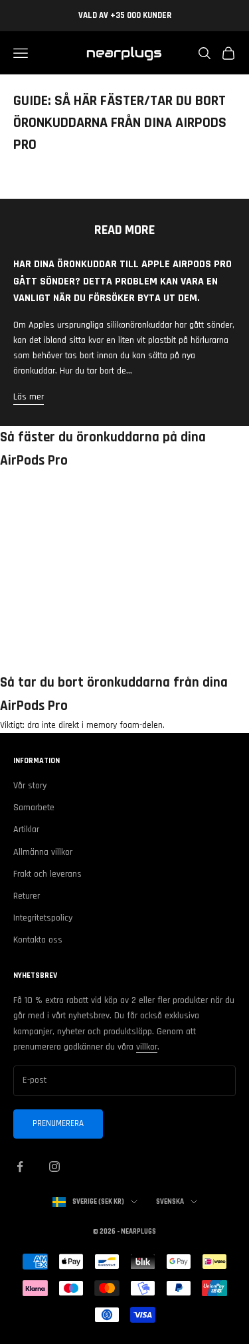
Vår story (29, 786)
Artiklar (26, 830)
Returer (26, 896)
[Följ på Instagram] (54, 1166)
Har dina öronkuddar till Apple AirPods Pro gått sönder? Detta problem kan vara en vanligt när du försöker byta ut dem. (122, 281)
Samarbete (33, 808)
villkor (146, 1047)
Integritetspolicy (42, 918)
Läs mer (28, 397)
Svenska (170, 1201)
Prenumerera (58, 1123)
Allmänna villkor (42, 852)
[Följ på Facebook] (20, 1166)
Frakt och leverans (47, 874)
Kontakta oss (37, 940)
